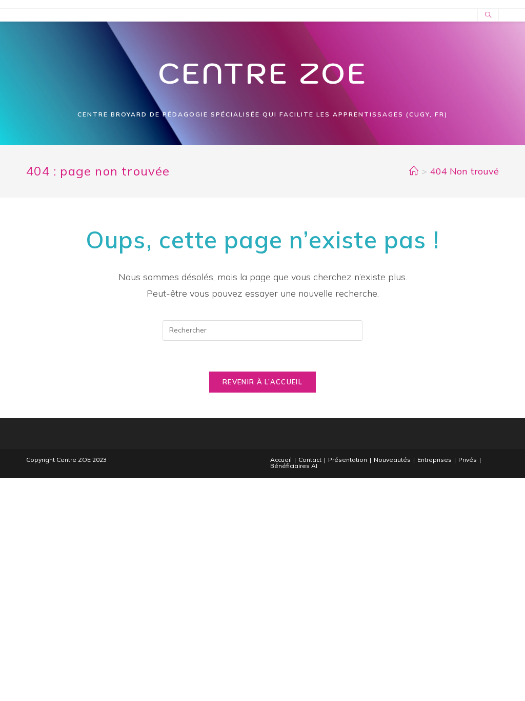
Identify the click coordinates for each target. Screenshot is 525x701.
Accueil (281, 459)
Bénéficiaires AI (293, 466)
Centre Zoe (263, 72)
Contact (309, 459)
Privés (467, 459)
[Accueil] (413, 171)
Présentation (347, 459)
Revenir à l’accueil (262, 382)
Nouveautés (392, 459)
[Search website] (488, 15)
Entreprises (434, 459)
